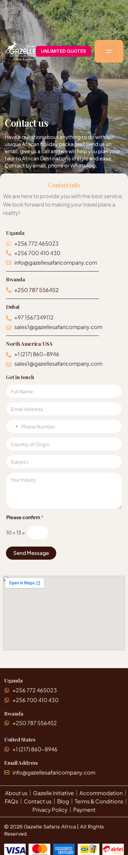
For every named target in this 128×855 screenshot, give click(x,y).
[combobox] (13, 426)
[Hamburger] (109, 51)
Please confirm (24, 517)
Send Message (31, 553)
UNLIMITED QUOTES (63, 51)
